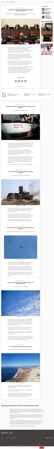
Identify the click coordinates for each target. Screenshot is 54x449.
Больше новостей (20, 86)
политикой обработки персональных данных (26, 447)
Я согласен (42, 447)
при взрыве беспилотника (19, 422)
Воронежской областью (21, 219)
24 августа (18, 396)
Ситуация (22, 104)
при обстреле (29, 414)
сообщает (9, 211)
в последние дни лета (22, 337)
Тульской (28, 219)
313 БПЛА (30, 164)
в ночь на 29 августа (21, 272)
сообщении (15, 389)
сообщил (18, 146)
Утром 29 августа (10, 156)
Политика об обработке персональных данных (38, 445)
